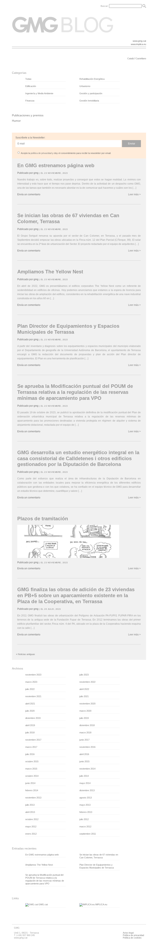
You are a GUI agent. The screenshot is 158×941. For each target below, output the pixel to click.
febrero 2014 (31, 790)
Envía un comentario (28, 194)
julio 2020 (30, 711)
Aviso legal (128, 932)
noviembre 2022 (87, 682)
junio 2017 (84, 740)
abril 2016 (84, 754)
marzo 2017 (31, 747)
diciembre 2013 (87, 790)
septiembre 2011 (87, 834)
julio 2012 (84, 819)
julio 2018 (30, 732)
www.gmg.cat (139, 41)
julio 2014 (84, 776)
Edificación (30, 86)
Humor (16, 120)
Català (130, 58)
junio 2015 (84, 761)
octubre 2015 (31, 761)
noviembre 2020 (87, 703)
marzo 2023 (31, 682)
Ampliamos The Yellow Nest (50, 271)
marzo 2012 (85, 826)
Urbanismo (84, 86)
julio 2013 (30, 805)
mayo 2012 (30, 826)
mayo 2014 (85, 783)
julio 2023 (84, 674)
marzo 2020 (85, 711)
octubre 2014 (31, 776)
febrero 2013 (85, 812)
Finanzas (30, 100)
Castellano (141, 58)
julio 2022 (30, 689)
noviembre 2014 (87, 768)
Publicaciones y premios (27, 115)
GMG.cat (43, 904)
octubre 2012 (31, 819)
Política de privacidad (133, 935)
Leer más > (134, 194)
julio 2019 (84, 718)
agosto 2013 (85, 797)
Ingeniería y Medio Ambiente (39, 93)
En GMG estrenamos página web (55, 165)
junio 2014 (30, 783)
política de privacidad (41, 153)
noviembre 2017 (33, 740)
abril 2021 (30, 703)
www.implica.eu (138, 44)
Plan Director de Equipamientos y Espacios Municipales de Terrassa (68, 329)
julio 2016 (30, 754)
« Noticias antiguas (25, 654)
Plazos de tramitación (42, 518)
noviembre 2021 (33, 696)
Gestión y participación (90, 93)
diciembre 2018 (87, 725)
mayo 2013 (85, 805)
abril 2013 (30, 812)
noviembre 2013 (33, 797)
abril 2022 (84, 689)
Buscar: (104, 6)
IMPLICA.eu (101, 904)
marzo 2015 (31, 768)
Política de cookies (132, 937)
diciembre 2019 (33, 718)
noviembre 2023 (33, 674)
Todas (28, 79)
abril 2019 (30, 725)
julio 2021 (84, 696)
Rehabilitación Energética (92, 79)
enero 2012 (31, 834)
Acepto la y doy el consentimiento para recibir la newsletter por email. (65, 153)
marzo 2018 (85, 732)
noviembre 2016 (87, 747)
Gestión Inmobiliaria (89, 100)
